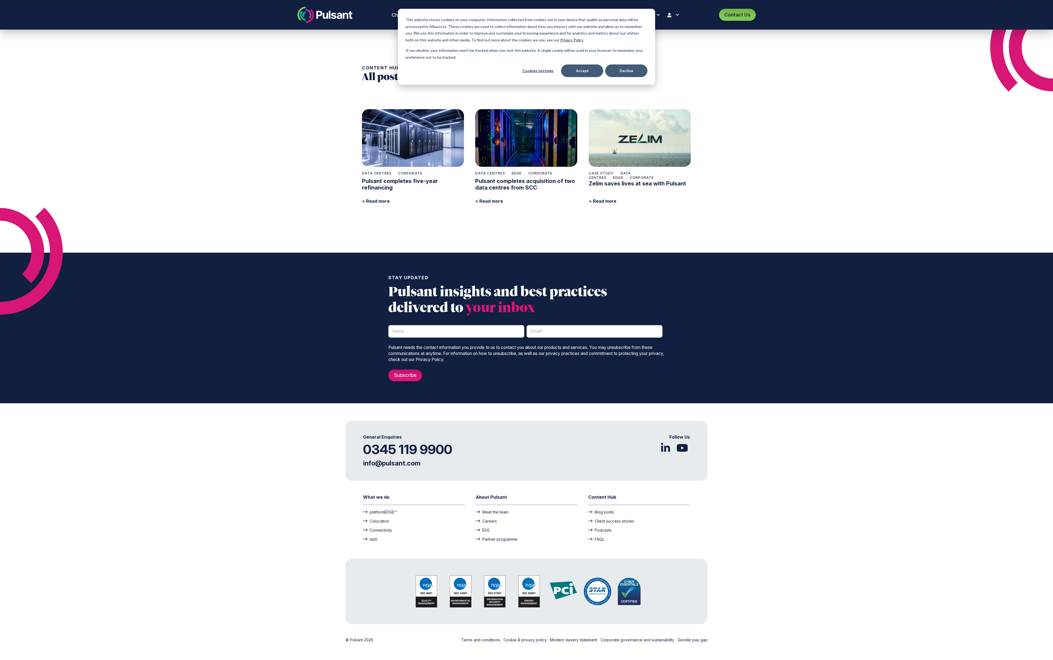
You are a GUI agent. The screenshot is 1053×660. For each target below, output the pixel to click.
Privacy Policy (572, 40)
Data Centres (377, 173)
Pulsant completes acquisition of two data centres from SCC (525, 184)
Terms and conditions (481, 640)
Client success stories (614, 521)
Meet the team (495, 512)
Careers (489, 521)
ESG (486, 530)
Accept (582, 70)
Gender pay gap (692, 640)
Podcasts (603, 530)
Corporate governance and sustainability (638, 640)
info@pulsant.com (391, 463)
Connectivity (381, 530)
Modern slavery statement (574, 640)
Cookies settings (538, 70)
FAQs (599, 539)
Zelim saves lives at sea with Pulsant (637, 183)
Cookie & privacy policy (525, 640)
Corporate (410, 173)
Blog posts (604, 512)
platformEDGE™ (383, 512)
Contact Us (737, 15)
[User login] (674, 15)
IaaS (373, 539)
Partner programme (499, 539)
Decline (626, 70)
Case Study (601, 173)
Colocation (379, 521)
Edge (517, 173)
